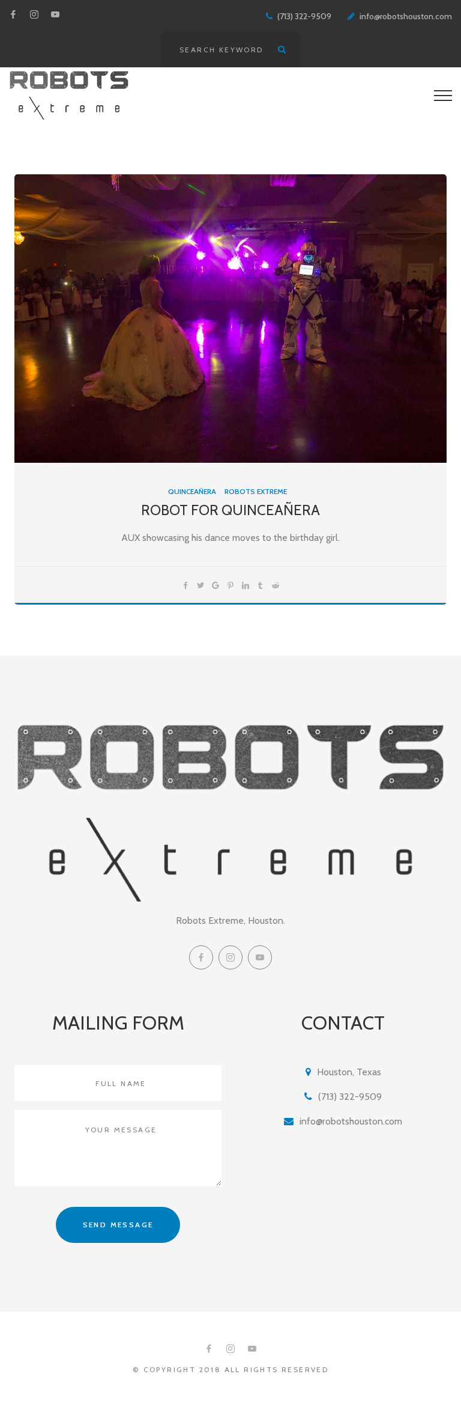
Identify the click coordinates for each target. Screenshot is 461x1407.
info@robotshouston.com (406, 16)
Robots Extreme (255, 491)
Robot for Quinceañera (230, 510)
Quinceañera (192, 491)
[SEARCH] (282, 49)
